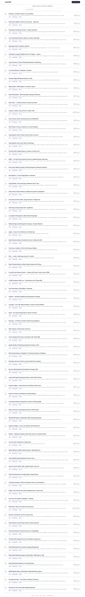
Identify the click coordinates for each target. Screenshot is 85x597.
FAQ (40, 595)
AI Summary (15, 16)
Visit (10, 16)
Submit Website (76, 2)
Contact (43, 595)
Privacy (33, 595)
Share (20, 16)
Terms (37, 595)
